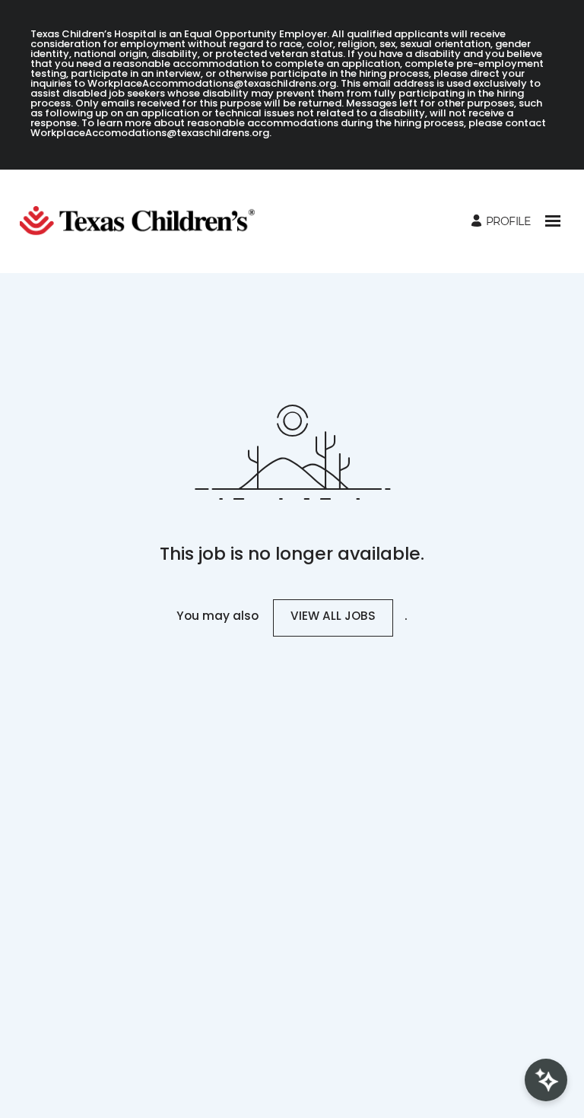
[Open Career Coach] (546, 1080)
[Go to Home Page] (143, 221)
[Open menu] (552, 220)
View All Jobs (333, 617)
